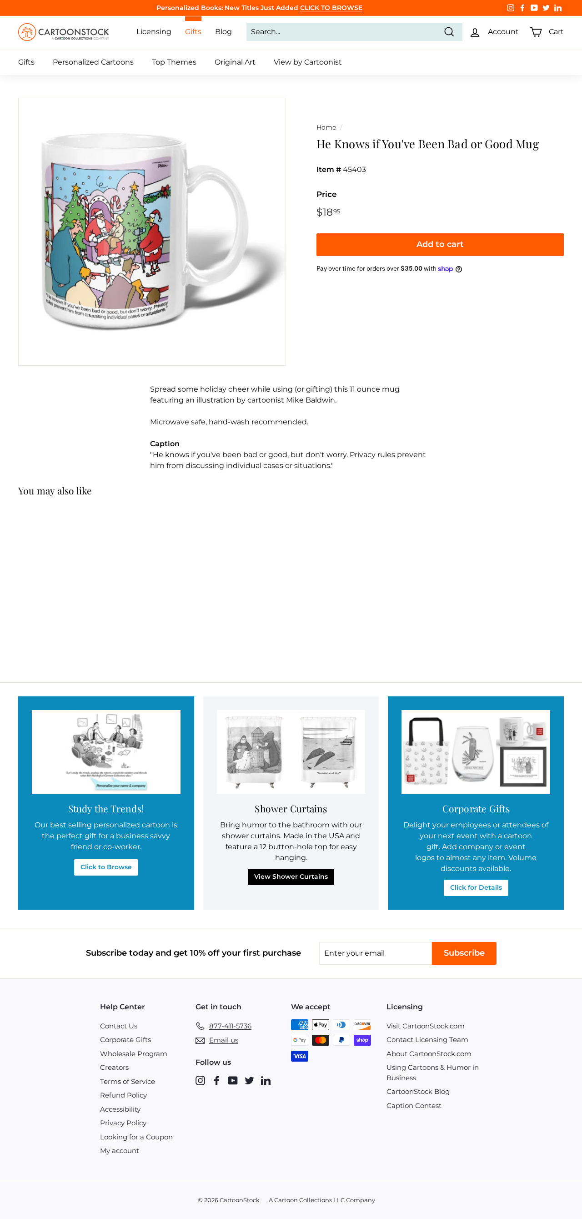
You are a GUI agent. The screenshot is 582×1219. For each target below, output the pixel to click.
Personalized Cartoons (93, 62)
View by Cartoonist (308, 62)
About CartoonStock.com (429, 1053)
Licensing (153, 31)
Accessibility (120, 1109)
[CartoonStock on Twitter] (249, 1080)
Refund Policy (123, 1095)
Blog (223, 31)
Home (326, 127)
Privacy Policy (123, 1122)
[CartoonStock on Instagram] (200, 1080)
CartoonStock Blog (418, 1091)
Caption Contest (414, 1105)
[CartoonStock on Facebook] (216, 1080)
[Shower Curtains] (291, 752)
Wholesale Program (133, 1053)
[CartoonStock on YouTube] (233, 1080)
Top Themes (174, 62)
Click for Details (476, 887)
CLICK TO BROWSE (331, 8)
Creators (114, 1067)
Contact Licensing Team (427, 1039)
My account (119, 1150)
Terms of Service (127, 1081)
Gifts (26, 62)
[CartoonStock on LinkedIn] (266, 1080)
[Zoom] (152, 231)
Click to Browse (106, 867)
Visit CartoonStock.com (425, 1026)
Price (326, 194)
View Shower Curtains (291, 876)
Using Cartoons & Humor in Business (432, 1072)
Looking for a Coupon (136, 1137)
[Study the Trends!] (106, 752)
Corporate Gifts (125, 1039)
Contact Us (118, 1026)
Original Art (235, 62)
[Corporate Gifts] (475, 752)
